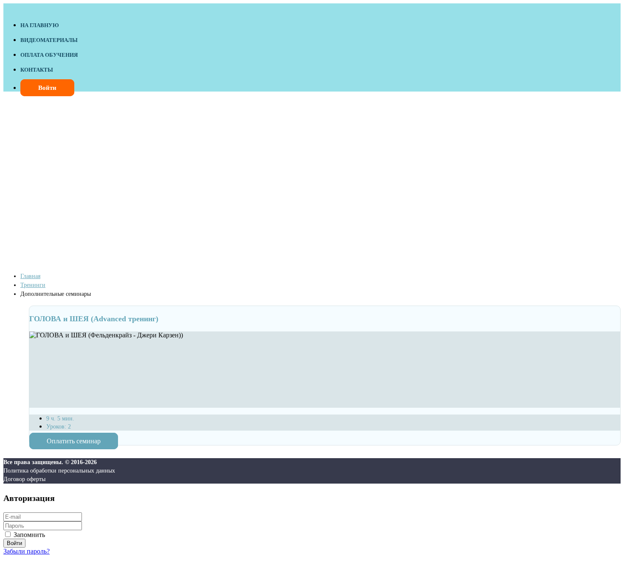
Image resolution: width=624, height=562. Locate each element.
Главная (30, 276)
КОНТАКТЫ (36, 70)
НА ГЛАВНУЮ (39, 25)
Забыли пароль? (26, 551)
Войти (47, 87)
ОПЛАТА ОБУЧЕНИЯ (49, 55)
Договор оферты (24, 479)
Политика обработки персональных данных (59, 470)
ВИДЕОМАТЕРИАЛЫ (49, 40)
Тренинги (32, 285)
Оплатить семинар (74, 441)
